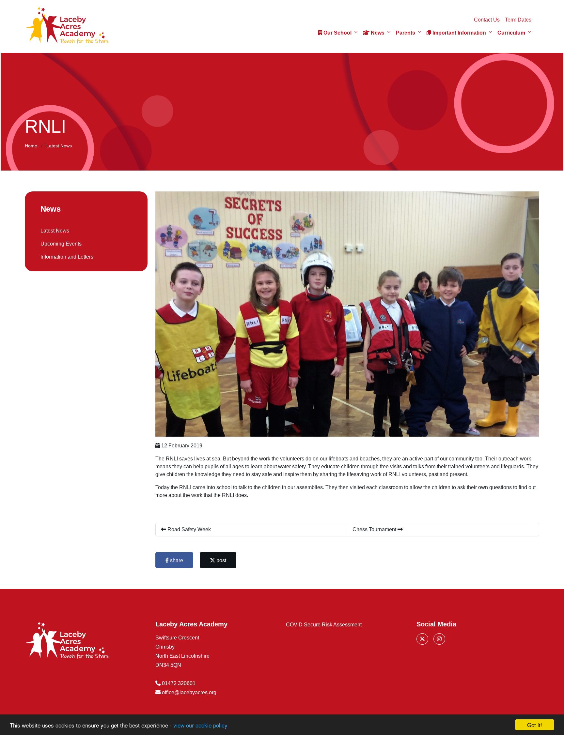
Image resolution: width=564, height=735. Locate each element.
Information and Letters (66, 257)
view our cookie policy (200, 725)
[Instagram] (439, 639)
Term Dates (518, 19)
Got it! (534, 725)
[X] (422, 639)
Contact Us (487, 19)
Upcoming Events (61, 244)
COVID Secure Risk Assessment (324, 624)
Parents (405, 33)
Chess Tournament (375, 529)
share (176, 560)
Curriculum (511, 33)
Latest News (59, 145)
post (220, 560)
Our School (337, 33)
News (376, 33)
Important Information (458, 33)
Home (31, 145)
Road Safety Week (188, 529)
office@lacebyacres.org (189, 692)
